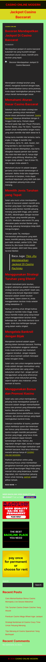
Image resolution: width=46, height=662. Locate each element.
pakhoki (27, 477)
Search (6, 581)
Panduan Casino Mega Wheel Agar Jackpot (24, 616)
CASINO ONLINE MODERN (26, 659)
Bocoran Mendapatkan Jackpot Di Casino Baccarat (21, 35)
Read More (11, 485)
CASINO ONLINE (10, 26)
